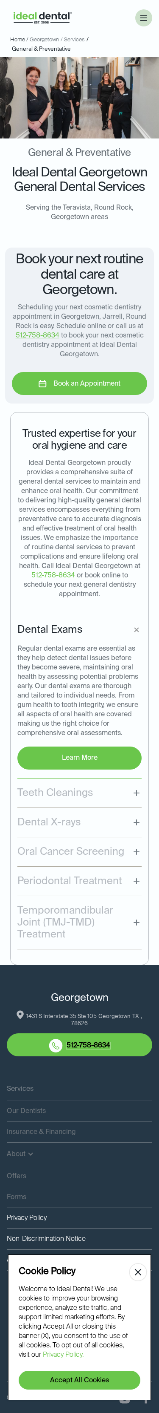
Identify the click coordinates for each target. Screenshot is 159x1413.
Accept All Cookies (79, 1380)
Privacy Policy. (63, 1355)
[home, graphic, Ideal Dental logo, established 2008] (43, 18)
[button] (143, 17)
